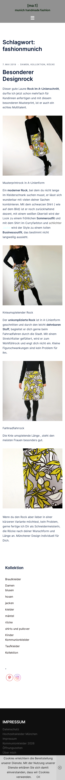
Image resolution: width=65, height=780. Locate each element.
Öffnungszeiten (13, 748)
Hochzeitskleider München (20, 734)
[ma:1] (32, 5)
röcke (51, 64)
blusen (9, 590)
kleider (9, 609)
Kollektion (38, 64)
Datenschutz (11, 729)
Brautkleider (13, 579)
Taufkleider (12, 646)
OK (38, 777)
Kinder (9, 635)
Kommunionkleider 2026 (18, 743)
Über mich (9, 752)
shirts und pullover (17, 628)
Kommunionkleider (17, 639)
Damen (24, 64)
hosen (9, 596)
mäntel (9, 616)
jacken (9, 603)
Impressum (10, 738)
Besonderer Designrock (18, 75)
